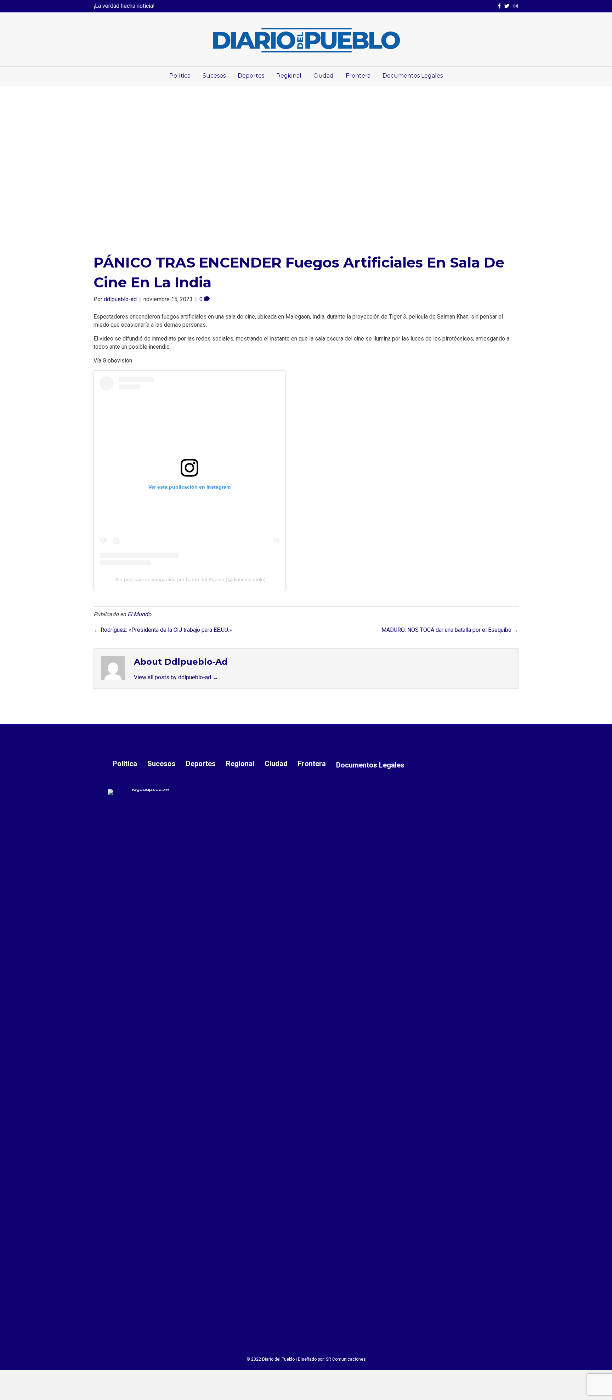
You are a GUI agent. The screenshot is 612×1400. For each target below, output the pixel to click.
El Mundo (139, 614)
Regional (288, 75)
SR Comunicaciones (346, 1359)
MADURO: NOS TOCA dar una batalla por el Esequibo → (449, 629)
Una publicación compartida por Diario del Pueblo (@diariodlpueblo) (189, 579)
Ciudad (323, 75)
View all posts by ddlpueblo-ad (176, 677)
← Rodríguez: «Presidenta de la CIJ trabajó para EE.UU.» (163, 629)
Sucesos (214, 75)
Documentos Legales (412, 75)
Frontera (358, 75)
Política (180, 75)
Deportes (251, 75)
